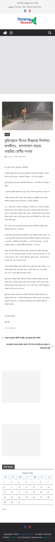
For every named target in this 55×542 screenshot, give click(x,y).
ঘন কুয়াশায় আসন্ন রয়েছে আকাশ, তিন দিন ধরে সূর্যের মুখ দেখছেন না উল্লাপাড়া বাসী (28, 346)
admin (24, 157)
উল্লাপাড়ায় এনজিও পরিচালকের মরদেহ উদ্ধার (28, 7)
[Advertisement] (27, 65)
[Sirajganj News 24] (5, 33)
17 (19, 492)
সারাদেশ (7, 134)
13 (41, 487)
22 (5, 497)
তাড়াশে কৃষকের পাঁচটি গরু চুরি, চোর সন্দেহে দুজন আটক (22, 337)
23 (12, 497)
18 (27, 492)
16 (12, 492)
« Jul (4, 509)
